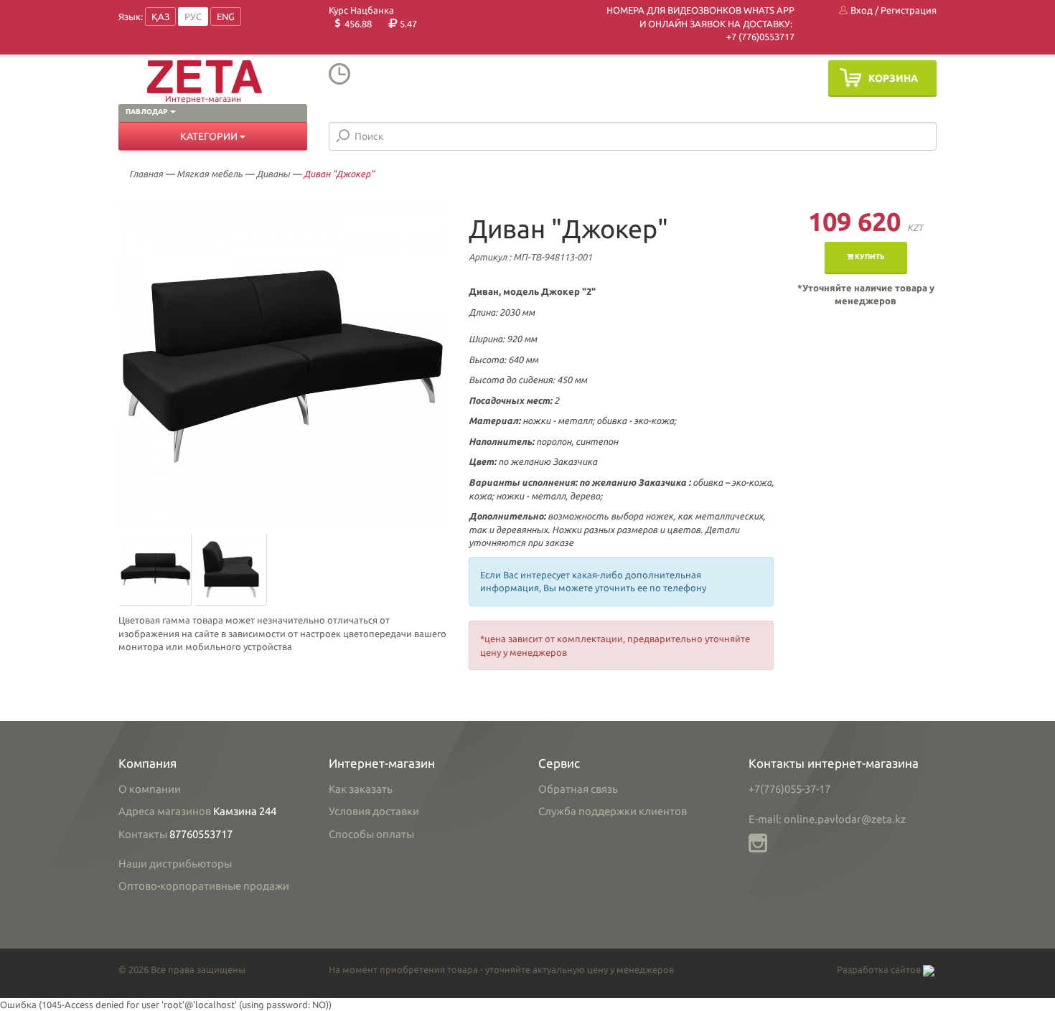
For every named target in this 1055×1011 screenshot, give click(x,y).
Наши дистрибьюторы (175, 863)
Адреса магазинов (164, 811)
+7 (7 (736, 37)
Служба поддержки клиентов (612, 811)
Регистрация (909, 10)
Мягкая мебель (210, 174)
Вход (860, 10)
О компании (149, 789)
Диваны (273, 174)
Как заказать (361, 789)
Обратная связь (578, 789)
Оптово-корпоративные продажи (203, 886)
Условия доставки (374, 811)
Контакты (142, 834)
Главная (146, 174)
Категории (210, 136)
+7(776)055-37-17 (789, 789)
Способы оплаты (371, 834)
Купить (869, 256)
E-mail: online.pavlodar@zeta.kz (827, 819)
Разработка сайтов (880, 969)
